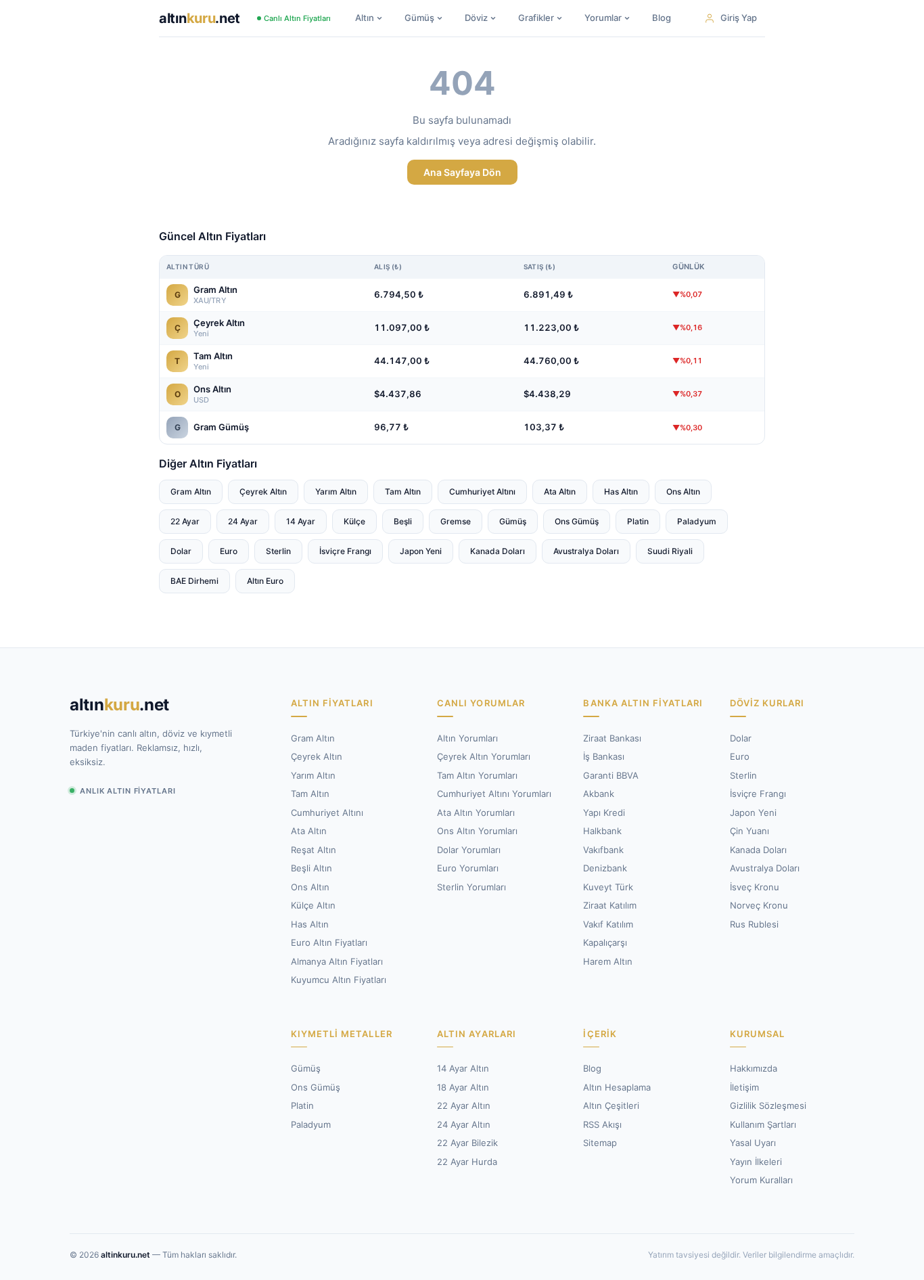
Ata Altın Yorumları (476, 812)
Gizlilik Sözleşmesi (768, 1105)
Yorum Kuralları (761, 1179)
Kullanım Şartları (763, 1124)
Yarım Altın (335, 491)
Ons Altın (683, 491)
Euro (228, 551)
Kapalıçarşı (605, 942)
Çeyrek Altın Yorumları (483, 756)
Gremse (455, 521)
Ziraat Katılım (610, 905)
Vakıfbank (603, 849)
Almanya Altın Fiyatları (337, 961)
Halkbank (602, 830)
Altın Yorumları (467, 738)
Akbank (598, 793)
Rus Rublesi (754, 924)
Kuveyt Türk (608, 887)
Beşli (403, 521)
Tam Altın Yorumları (477, 775)
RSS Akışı (602, 1124)
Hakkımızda (753, 1068)
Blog (661, 17)
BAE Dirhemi (194, 581)
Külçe (354, 521)
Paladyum (696, 521)
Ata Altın (560, 491)
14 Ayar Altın (463, 1068)
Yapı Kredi (604, 812)
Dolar (180, 551)
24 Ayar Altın (463, 1124)
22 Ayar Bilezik (467, 1142)
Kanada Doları (497, 551)
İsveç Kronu (754, 887)
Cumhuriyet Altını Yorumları (494, 793)
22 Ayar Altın (463, 1105)
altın (199, 18)
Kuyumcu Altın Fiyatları (338, 979)
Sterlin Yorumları (471, 887)
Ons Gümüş (577, 521)
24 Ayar (243, 521)
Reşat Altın (313, 849)
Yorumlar (603, 17)
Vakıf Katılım (608, 924)
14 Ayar (300, 521)
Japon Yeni (421, 551)
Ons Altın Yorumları (477, 830)
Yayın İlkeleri (756, 1161)
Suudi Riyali (670, 551)
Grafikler (536, 17)
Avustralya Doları (586, 551)
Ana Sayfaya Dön (462, 172)
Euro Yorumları (468, 868)
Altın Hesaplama (617, 1087)
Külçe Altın (313, 905)
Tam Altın (403, 491)
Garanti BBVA (611, 775)
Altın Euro (265, 581)
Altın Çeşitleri (611, 1105)
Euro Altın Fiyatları (329, 942)
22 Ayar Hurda (467, 1161)
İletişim (744, 1087)
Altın (364, 17)
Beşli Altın (311, 868)
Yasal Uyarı (753, 1142)
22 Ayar (185, 521)
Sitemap (600, 1142)
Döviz (476, 17)
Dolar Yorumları (469, 849)
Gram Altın (190, 491)
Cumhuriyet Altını (482, 491)
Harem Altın (607, 961)
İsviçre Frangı (345, 551)
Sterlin (278, 551)
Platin (638, 521)
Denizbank (605, 868)
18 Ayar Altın (463, 1087)
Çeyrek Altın (263, 491)
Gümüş (419, 17)
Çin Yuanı (749, 830)
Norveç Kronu (759, 905)
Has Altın (621, 491)
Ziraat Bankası (612, 738)
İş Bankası (603, 756)
